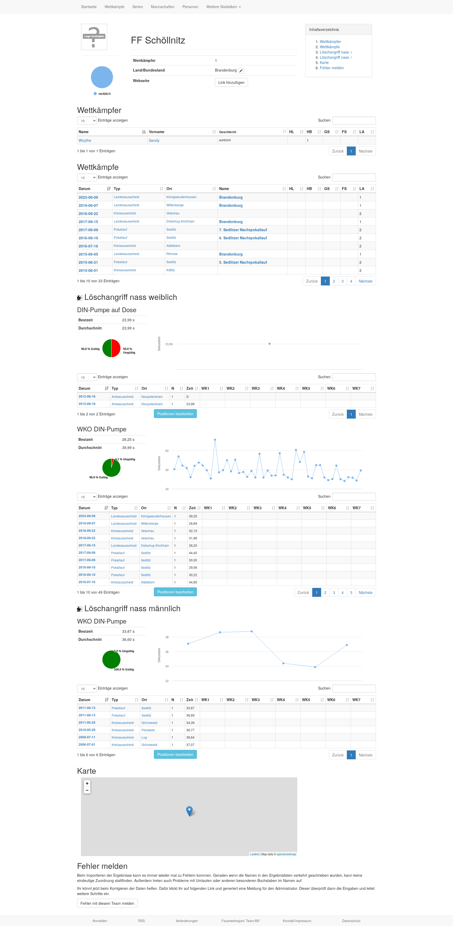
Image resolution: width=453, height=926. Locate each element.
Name (84, 131)
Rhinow (171, 253)
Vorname (156, 131)
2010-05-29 (87, 730)
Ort (169, 188)
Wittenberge (175, 205)
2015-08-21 (88, 262)
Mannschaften (163, 6)
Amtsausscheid (122, 396)
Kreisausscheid (125, 213)
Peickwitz (148, 730)
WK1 (205, 388)
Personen (190, 6)
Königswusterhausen (181, 196)
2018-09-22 (88, 213)
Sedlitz (171, 229)
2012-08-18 (87, 396)
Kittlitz (170, 270)
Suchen (324, 120)
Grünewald (149, 722)
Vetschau (173, 213)
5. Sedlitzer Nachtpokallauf (243, 262)
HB (309, 131)
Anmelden (100, 920)
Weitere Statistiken (222, 6)
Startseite (89, 6)
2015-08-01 (88, 270)
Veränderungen (187, 920)
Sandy (154, 140)
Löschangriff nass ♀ (336, 52)
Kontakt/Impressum (297, 920)
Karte (324, 62)
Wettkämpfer (330, 41)
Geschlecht (227, 132)
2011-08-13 (87, 708)
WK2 (230, 388)
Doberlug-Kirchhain (180, 221)
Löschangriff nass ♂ (336, 57)
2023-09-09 (88, 197)
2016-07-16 (88, 245)
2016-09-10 (88, 237)
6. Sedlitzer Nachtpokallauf (243, 237)
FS (344, 131)
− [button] (87, 790)
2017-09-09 (88, 229)
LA (361, 131)
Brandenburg (231, 197)
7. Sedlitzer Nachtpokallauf (243, 229)
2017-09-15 (88, 221)
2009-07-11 (87, 737)
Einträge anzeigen (112, 120)
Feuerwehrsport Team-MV (241, 920)
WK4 (281, 388)
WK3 (256, 388)
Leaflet (254, 854)
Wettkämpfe (115, 6)
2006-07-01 (87, 744)
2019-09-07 (88, 205)
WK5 (306, 388)
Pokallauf (120, 229)
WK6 (331, 388)
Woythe (85, 140)
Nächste (366, 151)
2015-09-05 (88, 254)
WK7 (356, 388)
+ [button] (87, 783)
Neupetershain (152, 396)
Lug (144, 737)
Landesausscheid (126, 196)
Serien (137, 6)
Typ (117, 188)
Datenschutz (351, 920)
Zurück (338, 151)
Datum (84, 188)
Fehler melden (332, 67)
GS (327, 131)
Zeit (189, 388)
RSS (141, 920)
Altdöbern (173, 245)
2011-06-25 (87, 722)
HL (291, 131)
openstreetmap (286, 854)
